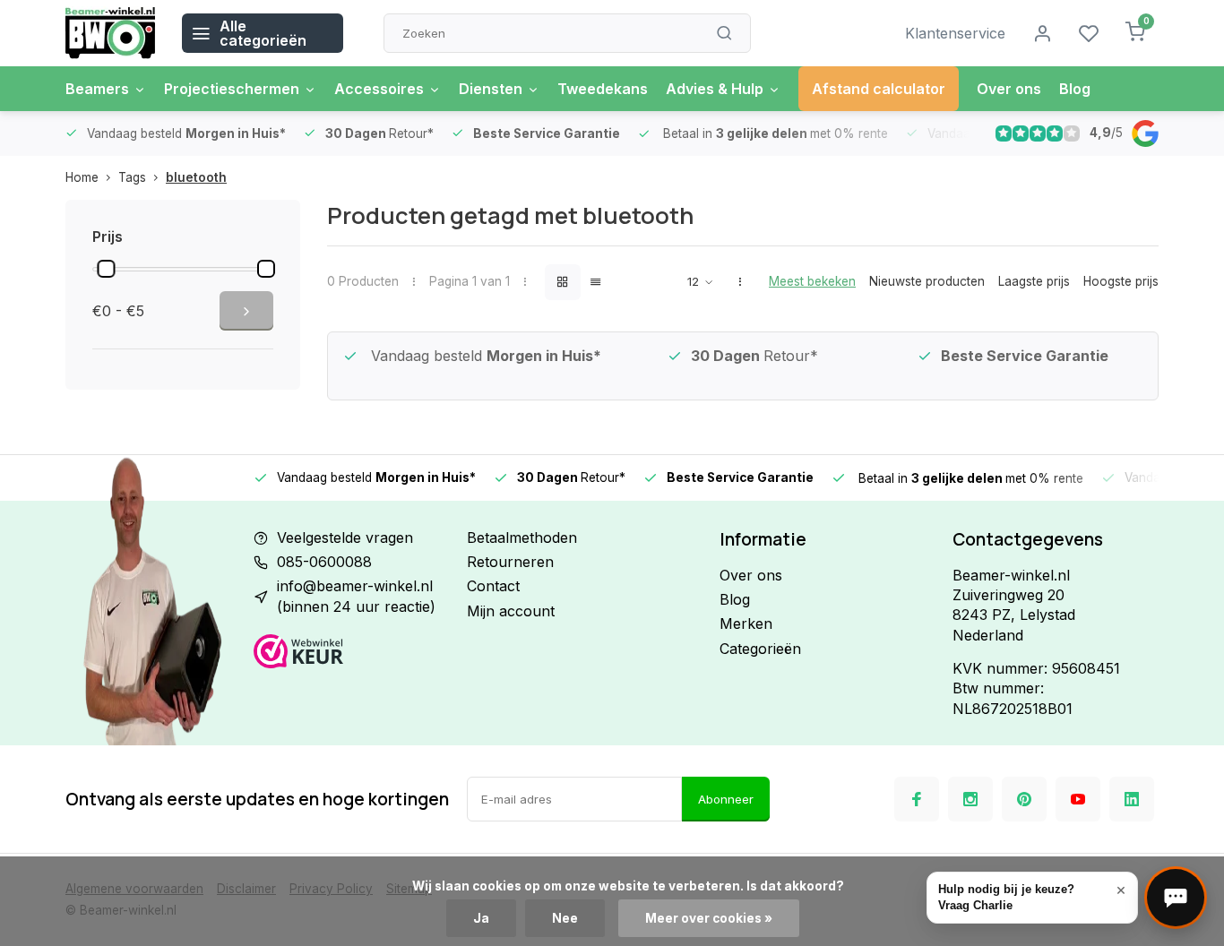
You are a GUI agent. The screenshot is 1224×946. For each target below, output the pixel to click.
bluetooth (196, 177)
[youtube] (1078, 799)
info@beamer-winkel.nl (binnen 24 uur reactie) (356, 596)
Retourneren (510, 562)
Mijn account (511, 611)
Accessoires (379, 89)
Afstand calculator (878, 89)
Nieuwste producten (927, 281)
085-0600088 (324, 562)
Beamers (97, 89)
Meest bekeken (812, 281)
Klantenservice (955, 33)
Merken (746, 623)
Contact (493, 586)
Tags (132, 177)
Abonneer (726, 799)
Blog (1074, 89)
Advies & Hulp (714, 89)
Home (82, 177)
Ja (481, 918)
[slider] (106, 269)
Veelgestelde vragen (345, 537)
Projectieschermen (231, 89)
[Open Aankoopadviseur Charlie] (1175, 897)
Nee (565, 918)
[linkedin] (1131, 799)
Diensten (490, 89)
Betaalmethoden (522, 537)
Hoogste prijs (1121, 281)
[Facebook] (916, 799)
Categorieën (760, 649)
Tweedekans (602, 89)
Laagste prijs (1034, 281)
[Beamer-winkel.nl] (110, 33)
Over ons (1009, 89)
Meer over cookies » (708, 918)
